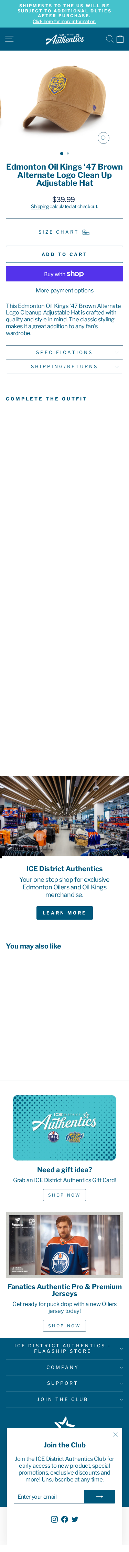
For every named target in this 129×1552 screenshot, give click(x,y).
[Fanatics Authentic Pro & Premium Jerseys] (64, 1245)
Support (62, 1383)
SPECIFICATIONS (64, 352)
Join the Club (62, 1399)
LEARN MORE (65, 913)
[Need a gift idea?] (64, 1128)
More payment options (65, 290)
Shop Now (64, 1195)
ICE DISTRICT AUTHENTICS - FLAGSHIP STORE (62, 1348)
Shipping (40, 206)
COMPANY (62, 1367)
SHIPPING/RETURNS (64, 366)
